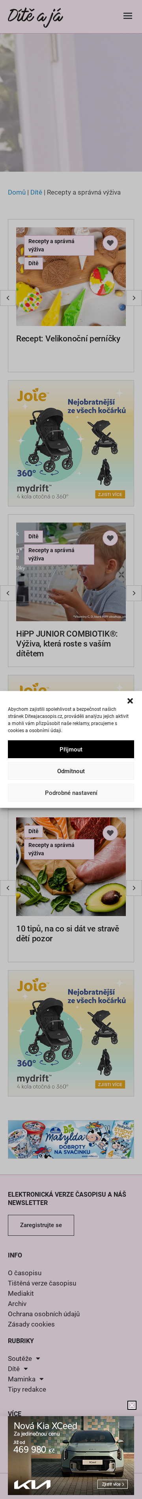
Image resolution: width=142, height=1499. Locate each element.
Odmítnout (71, 771)
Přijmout (71, 749)
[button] (130, 701)
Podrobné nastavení (71, 792)
